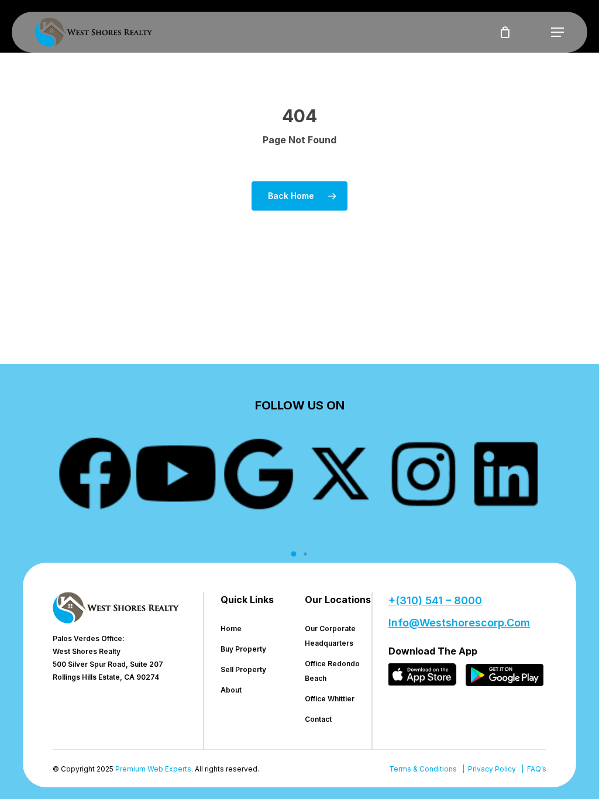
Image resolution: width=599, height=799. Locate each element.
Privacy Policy (492, 768)
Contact (318, 719)
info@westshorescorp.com (459, 623)
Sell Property (243, 669)
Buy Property (243, 649)
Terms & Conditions (423, 768)
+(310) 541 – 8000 (435, 600)
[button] (557, 32)
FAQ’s (536, 768)
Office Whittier (329, 698)
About (231, 690)
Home (231, 628)
